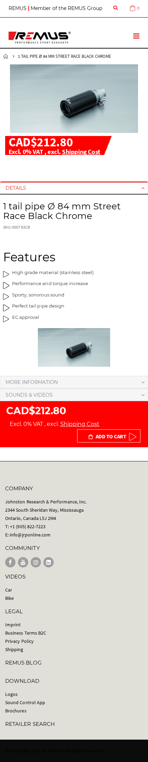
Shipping (14, 649)
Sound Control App (25, 702)
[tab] (74, 188)
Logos (11, 694)
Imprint (13, 625)
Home (5, 56)
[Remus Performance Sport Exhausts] (39, 37)
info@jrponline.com (30, 535)
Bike (9, 598)
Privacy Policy (19, 641)
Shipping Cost (81, 151)
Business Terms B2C (25, 633)
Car (8, 590)
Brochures (16, 711)
